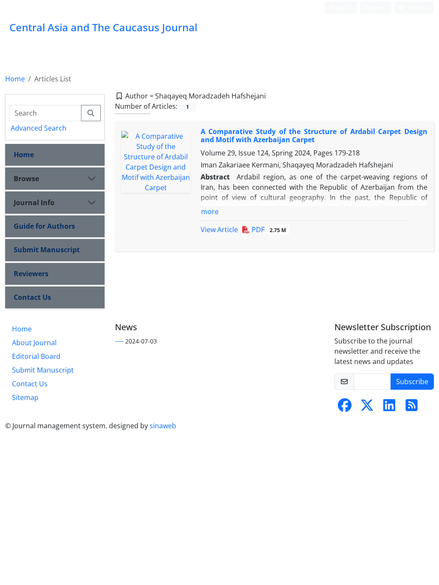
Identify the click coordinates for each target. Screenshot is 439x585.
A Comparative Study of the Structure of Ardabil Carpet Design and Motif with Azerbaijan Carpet (314, 135)
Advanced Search (38, 128)
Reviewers (31, 273)
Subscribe (412, 381)
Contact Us (32, 297)
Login (342, 7)
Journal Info (34, 202)
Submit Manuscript (47, 249)
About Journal (34, 342)
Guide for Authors (44, 226)
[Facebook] (344, 407)
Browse (26, 178)
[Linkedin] (389, 407)
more (210, 211)
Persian (416, 7)
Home (15, 79)
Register (374, 7)
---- (119, 341)
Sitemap (25, 397)
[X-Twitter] (367, 407)
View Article (219, 229)
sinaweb (163, 425)
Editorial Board (36, 356)
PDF (268, 229)
